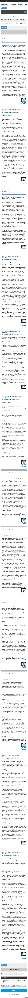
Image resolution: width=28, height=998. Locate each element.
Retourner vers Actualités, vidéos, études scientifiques (12, 973)
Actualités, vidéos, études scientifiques (15, 16)
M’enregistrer (4, 4)
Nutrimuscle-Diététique (21, 23)
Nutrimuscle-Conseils (10, 23)
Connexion (13, 4)
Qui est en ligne (5, 977)
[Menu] (25, 12)
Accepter (14, 990)
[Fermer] (26, 985)
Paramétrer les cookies (14, 994)
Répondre (4, 27)
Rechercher (3, 7)
